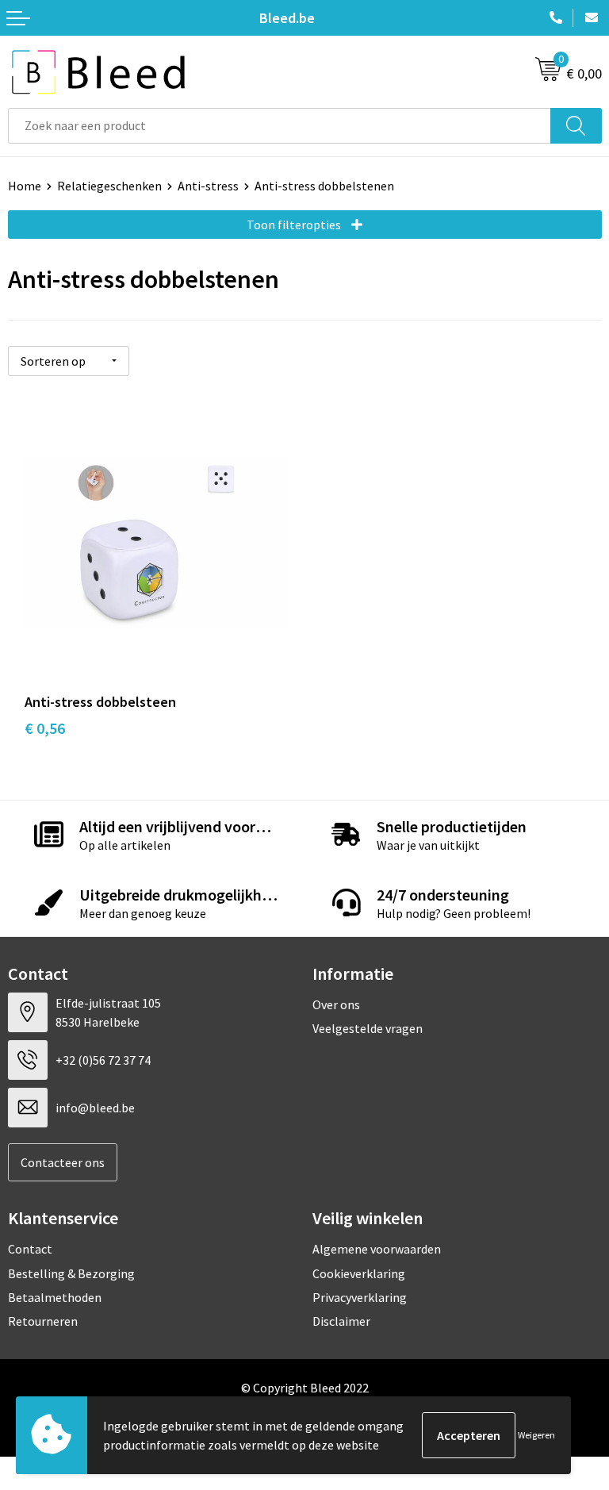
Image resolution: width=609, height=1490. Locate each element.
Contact (30, 1249)
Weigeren (536, 1435)
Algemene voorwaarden (376, 1249)
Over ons (336, 1004)
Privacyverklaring (359, 1297)
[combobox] (279, 126)
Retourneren (43, 1321)
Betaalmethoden (55, 1297)
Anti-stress (208, 186)
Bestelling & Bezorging (71, 1273)
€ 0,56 (45, 728)
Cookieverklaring (358, 1273)
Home (24, 186)
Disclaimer (341, 1321)
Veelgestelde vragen (367, 1028)
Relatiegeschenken (109, 186)
